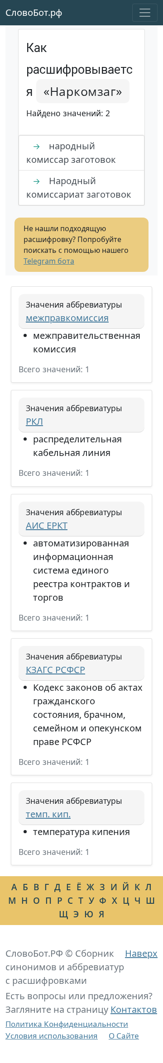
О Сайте (124, 1035)
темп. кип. (48, 814)
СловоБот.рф (33, 12)
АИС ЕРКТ (46, 525)
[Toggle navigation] (145, 13)
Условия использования (51, 1035)
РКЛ (34, 421)
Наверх (141, 953)
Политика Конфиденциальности (66, 1024)
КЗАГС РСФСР (55, 670)
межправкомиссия (67, 318)
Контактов (133, 1009)
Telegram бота (49, 261)
